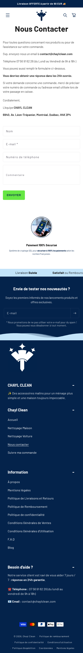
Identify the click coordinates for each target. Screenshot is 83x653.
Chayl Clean (29, 636)
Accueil (13, 419)
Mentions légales (19, 490)
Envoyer (14, 195)
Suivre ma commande (22, 452)
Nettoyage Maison (20, 428)
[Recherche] (65, 15)
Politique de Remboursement (27, 506)
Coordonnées (46, 648)
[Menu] (7, 15)
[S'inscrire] (74, 313)
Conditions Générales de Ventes (29, 523)
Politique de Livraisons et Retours (31, 498)
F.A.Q (11, 539)
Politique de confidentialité (26, 514)
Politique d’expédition (23, 648)
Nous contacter (18, 444)
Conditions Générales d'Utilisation (31, 531)
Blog (11, 547)
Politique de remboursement (54, 636)
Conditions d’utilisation (59, 642)
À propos (14, 482)
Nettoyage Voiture (20, 436)
